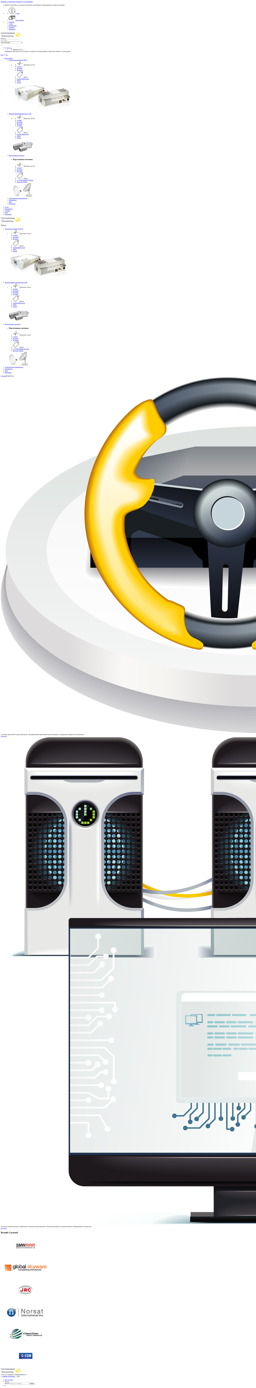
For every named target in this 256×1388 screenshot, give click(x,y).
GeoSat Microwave (23, 79)
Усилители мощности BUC (18, 60)
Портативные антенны (16, 155)
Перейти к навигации (8, 1)
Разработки (12, 25)
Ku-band (19, 68)
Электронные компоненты (18, 198)
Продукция (8, 58)
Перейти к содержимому (24, 1)
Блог (10, 202)
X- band (19, 125)
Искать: (3, 38)
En (7, 55)
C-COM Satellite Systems (25, 180)
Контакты (12, 29)
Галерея (11, 27)
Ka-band (19, 70)
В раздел (4, 736)
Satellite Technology (8, 1376)
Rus (2, 55)
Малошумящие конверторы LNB (20, 114)
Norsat (19, 82)
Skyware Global (22, 182)
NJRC (19, 81)
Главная (11, 22)
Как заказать (19, 20)
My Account (9, 1380)
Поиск (7, 1381)
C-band (19, 66)
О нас (17, 13)
